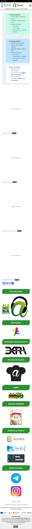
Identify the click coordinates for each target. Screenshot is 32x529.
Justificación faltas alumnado (9, 231)
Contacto (12, 509)
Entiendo (16, 526)
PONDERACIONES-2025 (8, 279)
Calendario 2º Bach (6, 182)
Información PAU (16, 73)
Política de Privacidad (11, 507)
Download (14, 133)
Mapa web (28, 507)
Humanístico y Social (19, 58)
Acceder (5, 1)
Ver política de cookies (16, 524)
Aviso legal (3, 507)
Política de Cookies (21, 507)
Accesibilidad (18, 509)
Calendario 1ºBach (6, 133)
